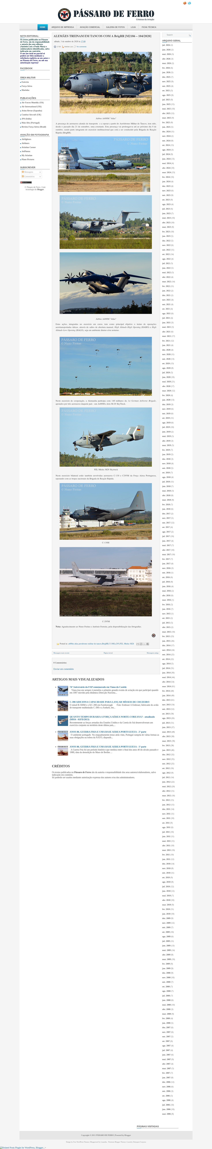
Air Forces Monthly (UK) (33, 103)
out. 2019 (166, 414)
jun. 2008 (166, 1000)
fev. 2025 (166, 122)
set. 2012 (166, 768)
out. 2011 (166, 818)
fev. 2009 (166, 964)
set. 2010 (166, 877)
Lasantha (104, 1142)
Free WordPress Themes (81, 1142)
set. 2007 (166, 1041)
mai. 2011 (166, 841)
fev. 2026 (166, 68)
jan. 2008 (166, 1023)
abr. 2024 (166, 168)
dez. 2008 (166, 973)
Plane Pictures (28, 159)
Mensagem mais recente (61, 653)
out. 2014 (166, 654)
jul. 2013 (166, 723)
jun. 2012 (166, 782)
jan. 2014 (166, 695)
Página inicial (108, 653)
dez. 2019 (166, 404)
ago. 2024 (166, 150)
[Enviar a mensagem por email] (137, 644)
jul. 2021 (166, 318)
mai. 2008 (166, 1005)
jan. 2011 (166, 859)
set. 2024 (166, 145)
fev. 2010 (166, 909)
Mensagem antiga (152, 653)
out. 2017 (166, 523)
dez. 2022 (166, 241)
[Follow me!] (190, 4)
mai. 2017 (166, 545)
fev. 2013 (166, 745)
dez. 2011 (166, 809)
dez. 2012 (166, 755)
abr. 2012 (166, 791)
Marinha (25, 90)
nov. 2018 (166, 463)
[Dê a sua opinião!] (141, 644)
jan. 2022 (166, 291)
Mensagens (28, 172)
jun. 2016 (166, 586)
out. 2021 (166, 304)
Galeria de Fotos (115, 27)
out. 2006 (166, 1091)
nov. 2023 (166, 191)
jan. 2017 (166, 564)
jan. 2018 (166, 509)
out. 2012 (166, 764)
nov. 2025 (166, 81)
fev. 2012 (166, 800)
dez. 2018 (166, 459)
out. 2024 (166, 141)
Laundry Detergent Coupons (136, 1142)
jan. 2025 (166, 127)
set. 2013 (166, 714)
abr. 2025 (166, 113)
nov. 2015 (166, 614)
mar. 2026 (166, 63)
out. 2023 (166, 195)
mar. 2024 (166, 172)
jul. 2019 (166, 427)
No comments (82, 47)
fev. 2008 (166, 1018)
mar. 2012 (166, 796)
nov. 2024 (166, 136)
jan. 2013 (166, 750)
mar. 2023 (166, 227)
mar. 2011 (166, 850)
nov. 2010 (166, 868)
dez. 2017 (166, 514)
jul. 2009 (166, 941)
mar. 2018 (166, 500)
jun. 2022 (166, 268)
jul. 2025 (166, 100)
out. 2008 (166, 982)
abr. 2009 (166, 955)
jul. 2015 (166, 623)
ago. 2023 (166, 204)
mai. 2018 (166, 491)
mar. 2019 (166, 445)
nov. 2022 (166, 245)
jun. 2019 (166, 432)
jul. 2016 (166, 582)
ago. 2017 (166, 532)
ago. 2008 (166, 991)
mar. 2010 (166, 905)
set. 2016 (166, 577)
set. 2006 (166, 1096)
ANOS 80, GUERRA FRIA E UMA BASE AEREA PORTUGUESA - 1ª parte (108, 746)
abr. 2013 (166, 736)
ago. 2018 (166, 477)
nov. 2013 (166, 705)
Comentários (29, 176)
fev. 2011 (166, 855)
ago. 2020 (166, 368)
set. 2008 (166, 987)
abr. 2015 (166, 627)
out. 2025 (166, 86)
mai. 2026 (166, 54)
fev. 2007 (166, 1073)
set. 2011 (166, 823)
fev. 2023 (166, 232)
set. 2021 (166, 309)
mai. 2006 (166, 1114)
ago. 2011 (166, 827)
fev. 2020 (166, 395)
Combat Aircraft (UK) (31, 115)
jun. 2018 (166, 486)
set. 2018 (166, 473)
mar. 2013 (166, 741)
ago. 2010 (166, 882)
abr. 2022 (166, 277)
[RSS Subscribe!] (185, 4)
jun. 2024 (166, 159)
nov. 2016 (166, 568)
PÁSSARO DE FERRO (105, 1135)
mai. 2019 (166, 436)
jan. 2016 (166, 609)
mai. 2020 (166, 382)
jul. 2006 (166, 1105)
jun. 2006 (166, 1109)
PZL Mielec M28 (127, 643)
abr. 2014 (166, 682)
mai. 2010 (166, 896)
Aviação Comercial (90, 27)
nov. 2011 (166, 814)
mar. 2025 (166, 118)
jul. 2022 (166, 263)
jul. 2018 (166, 482)
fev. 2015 (166, 636)
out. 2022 (166, 250)
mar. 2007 (166, 1068)
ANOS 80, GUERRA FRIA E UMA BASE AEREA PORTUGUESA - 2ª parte (108, 732)
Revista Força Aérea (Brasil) (34, 127)
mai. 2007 (166, 1059)
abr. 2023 (166, 222)
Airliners (25, 143)
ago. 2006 (166, 1100)
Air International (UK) (32, 107)
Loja (133, 27)
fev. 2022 (166, 286)
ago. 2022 (166, 259)
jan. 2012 (166, 805)
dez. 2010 (166, 864)
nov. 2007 (166, 1032)
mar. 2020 (166, 391)
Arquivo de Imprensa (62, 27)
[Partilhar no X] (144, 644)
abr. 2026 (166, 59)
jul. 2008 (166, 996)
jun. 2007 (166, 1055)
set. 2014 (166, 659)
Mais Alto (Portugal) (31, 123)
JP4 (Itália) (27, 119)
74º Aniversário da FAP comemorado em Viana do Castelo (98, 687)
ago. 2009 (166, 936)
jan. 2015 (166, 641)
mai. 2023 (166, 218)
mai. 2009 (166, 950)
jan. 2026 (166, 72)
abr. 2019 (166, 441)
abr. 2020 (166, 386)
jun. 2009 (166, 946)
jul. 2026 (166, 45)
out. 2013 (166, 709)
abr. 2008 (166, 1009)
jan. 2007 (166, 1078)
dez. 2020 (166, 350)
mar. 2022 (166, 282)
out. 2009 (166, 927)
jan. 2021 (166, 345)
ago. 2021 (166, 313)
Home (42, 27)
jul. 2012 (166, 777)
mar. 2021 (166, 336)
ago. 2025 (166, 95)
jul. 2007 (166, 1050)
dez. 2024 (166, 132)
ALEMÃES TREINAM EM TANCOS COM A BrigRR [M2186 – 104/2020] (102, 36)
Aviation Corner (29, 147)
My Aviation (27, 155)
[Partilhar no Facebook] (147, 644)
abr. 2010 (166, 900)
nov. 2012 (166, 759)
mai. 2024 (166, 163)
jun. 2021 (166, 323)
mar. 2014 (166, 686)
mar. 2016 (166, 600)
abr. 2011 (166, 845)
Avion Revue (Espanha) (32, 111)
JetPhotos (26, 151)
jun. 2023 (166, 213)
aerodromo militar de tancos (90, 643)
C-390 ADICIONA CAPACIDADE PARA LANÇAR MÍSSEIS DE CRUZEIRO (109, 702)
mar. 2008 (166, 1014)
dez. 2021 (166, 295)
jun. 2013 (166, 727)
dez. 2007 (166, 1027)
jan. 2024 (166, 181)
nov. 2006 (166, 1087)
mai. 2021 (166, 327)
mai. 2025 (166, 109)
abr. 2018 (166, 495)
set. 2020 (166, 363)
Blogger (40, 189)
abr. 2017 (166, 550)
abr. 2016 (166, 595)
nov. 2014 (166, 650)
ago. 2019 (166, 423)
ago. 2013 (166, 718)
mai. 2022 (166, 272)
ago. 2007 (166, 1046)
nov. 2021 (166, 300)
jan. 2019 (166, 454)
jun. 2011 (166, 836)
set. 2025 (166, 91)
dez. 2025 (166, 77)
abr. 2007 (166, 1064)
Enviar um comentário (64, 669)
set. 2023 (166, 200)
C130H (112, 643)
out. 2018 (166, 468)
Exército (25, 82)
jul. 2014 (166, 668)
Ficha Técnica (149, 27)
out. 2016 (166, 573)
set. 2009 (166, 932)
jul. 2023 (166, 209)
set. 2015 (166, 618)
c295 (117, 643)
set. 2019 (166, 418)
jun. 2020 (166, 377)
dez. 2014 (166, 645)
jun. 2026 (166, 50)
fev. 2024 (166, 177)
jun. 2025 (166, 104)
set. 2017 (166, 527)
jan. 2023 (166, 236)
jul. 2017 (166, 536)
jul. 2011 (166, 832)
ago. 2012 (166, 773)
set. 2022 (166, 254)
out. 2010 (166, 873)
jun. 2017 (166, 541)
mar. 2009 (166, 959)
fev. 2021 (166, 341)
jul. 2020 (166, 372)
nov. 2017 (166, 518)
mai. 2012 (166, 786)
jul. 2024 (166, 154)
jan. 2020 (166, 400)
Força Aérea (27, 86)
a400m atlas (73, 643)
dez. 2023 (166, 186)
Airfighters (26, 139)
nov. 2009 (166, 923)
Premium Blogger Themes (117, 1142)
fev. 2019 (166, 450)
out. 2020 (166, 359)
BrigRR (105, 643)
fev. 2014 (166, 691)
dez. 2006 (166, 1082)
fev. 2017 (166, 559)
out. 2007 (166, 1037)
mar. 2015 (166, 632)
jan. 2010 (166, 914)
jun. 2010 (166, 891)
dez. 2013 (166, 700)
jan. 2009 (166, 968)
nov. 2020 (166, 354)
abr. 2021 (166, 332)
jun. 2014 (166, 673)
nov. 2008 (166, 977)
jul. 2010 (166, 887)
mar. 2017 (166, 554)
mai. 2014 (166, 677)
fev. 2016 (166, 605)
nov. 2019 (166, 409)
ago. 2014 (166, 664)
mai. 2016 (166, 591)
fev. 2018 (166, 504)
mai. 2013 (166, 732)
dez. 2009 (166, 918)
